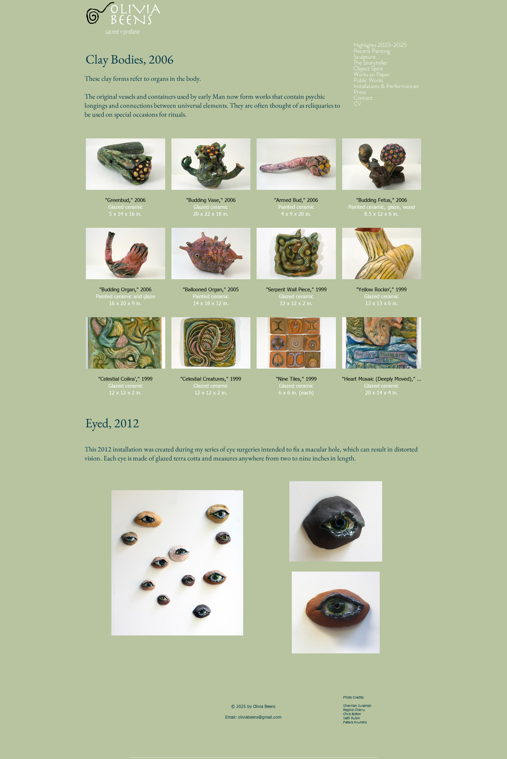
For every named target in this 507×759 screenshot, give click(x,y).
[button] (125, 180)
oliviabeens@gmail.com (259, 718)
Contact (363, 98)
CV (357, 104)
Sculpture (365, 57)
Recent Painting (372, 51)
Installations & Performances (386, 86)
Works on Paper (372, 74)
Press (360, 92)
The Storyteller (371, 63)
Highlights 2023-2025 (380, 45)
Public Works (368, 80)
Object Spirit (368, 68)
